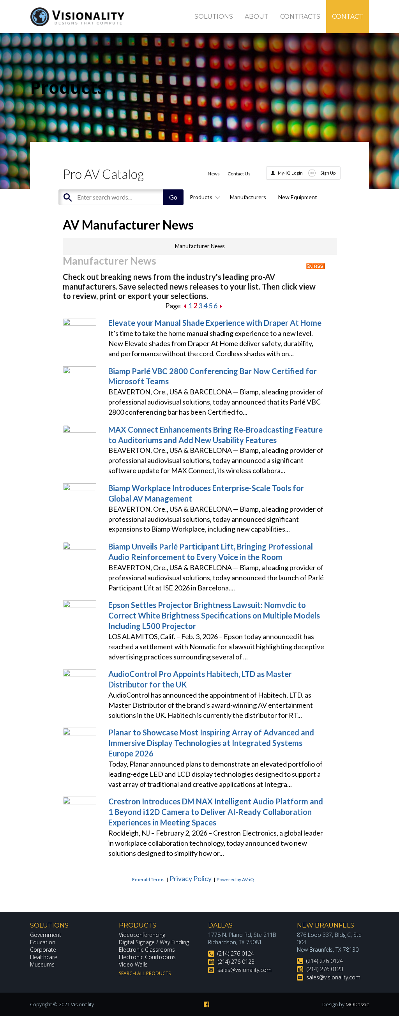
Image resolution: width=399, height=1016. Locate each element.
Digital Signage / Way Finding (154, 942)
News (214, 174)
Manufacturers (248, 197)
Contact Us (239, 174)
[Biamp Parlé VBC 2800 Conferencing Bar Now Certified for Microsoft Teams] (79, 371)
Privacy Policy (190, 878)
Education (42, 942)
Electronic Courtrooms (147, 957)
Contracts (300, 16)
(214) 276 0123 (236, 961)
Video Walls (133, 964)
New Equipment (297, 197)
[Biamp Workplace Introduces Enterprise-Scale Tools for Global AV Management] (79, 488)
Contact (347, 16)
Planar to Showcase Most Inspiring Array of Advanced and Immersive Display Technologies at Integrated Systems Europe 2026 (211, 743)
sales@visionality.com (244, 970)
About (256, 16)
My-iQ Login (290, 172)
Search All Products (145, 973)
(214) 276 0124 (235, 953)
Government (45, 934)
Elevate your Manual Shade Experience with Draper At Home (214, 322)
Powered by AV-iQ (235, 879)
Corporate (43, 949)
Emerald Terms (148, 879)
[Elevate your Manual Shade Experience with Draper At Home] (79, 323)
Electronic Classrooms (147, 949)
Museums (42, 964)
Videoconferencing (142, 934)
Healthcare (43, 957)
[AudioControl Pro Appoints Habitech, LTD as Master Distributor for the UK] (79, 674)
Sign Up (328, 172)
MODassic (357, 1004)
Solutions (213, 16)
